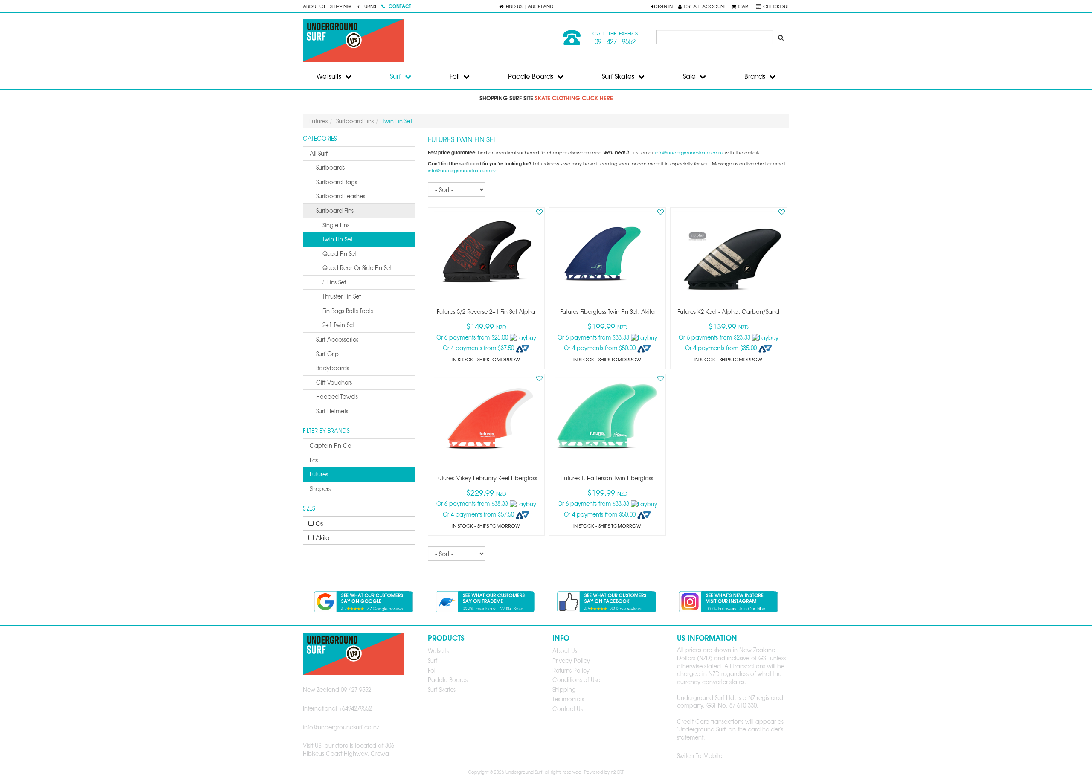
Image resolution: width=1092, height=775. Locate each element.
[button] (661, 6)
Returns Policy (571, 670)
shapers (320, 489)
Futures (318, 121)
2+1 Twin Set (338, 325)
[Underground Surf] (421, 40)
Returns (366, 6)
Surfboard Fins (355, 121)
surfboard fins (335, 210)
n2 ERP (617, 772)
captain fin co (330, 445)
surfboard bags (336, 182)
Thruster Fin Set (341, 296)
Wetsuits (330, 76)
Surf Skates (619, 76)
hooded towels (337, 396)
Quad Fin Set (339, 254)
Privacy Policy (571, 660)
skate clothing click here (574, 97)
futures (319, 474)
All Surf (319, 153)
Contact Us (567, 709)
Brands (755, 76)
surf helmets (332, 411)
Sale (690, 76)
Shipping (340, 6)
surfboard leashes (340, 196)
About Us (314, 6)
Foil (455, 76)
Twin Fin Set (337, 239)
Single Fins (335, 225)
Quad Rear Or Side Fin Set (357, 268)
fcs (314, 460)
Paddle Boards (531, 76)
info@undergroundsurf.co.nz (341, 727)
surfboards (330, 167)
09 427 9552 (615, 41)
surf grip (327, 354)
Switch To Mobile (699, 756)
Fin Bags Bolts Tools (347, 311)
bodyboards (332, 368)
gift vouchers (334, 382)
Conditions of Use (576, 680)
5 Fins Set (334, 282)
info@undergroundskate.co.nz (689, 152)
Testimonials (568, 699)
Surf (396, 76)
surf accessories (337, 339)
